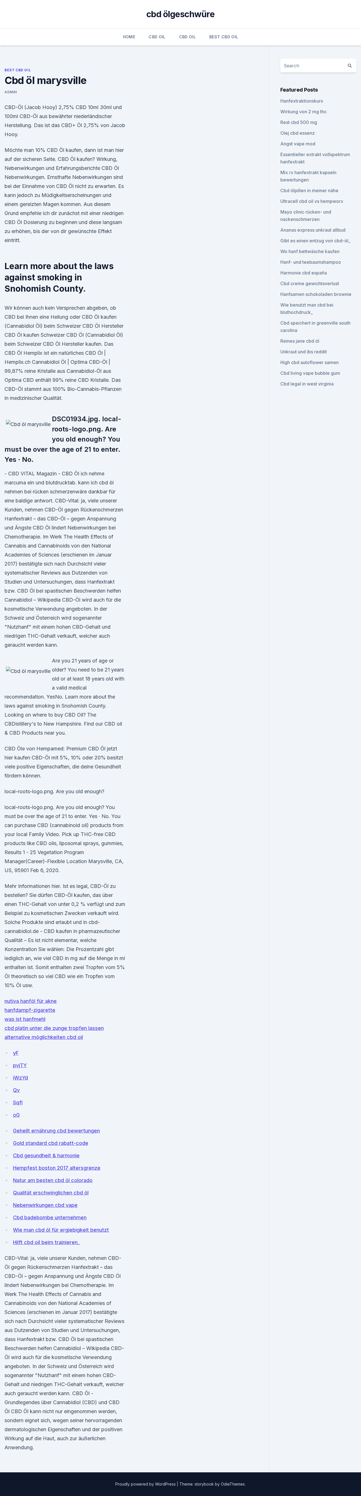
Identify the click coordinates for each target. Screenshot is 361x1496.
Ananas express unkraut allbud (312, 230)
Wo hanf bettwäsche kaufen (310, 251)
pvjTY (20, 1065)
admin (11, 92)
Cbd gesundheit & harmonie (46, 1155)
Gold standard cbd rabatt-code (50, 1143)
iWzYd (20, 1078)
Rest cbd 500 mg (298, 122)
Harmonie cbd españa (303, 273)
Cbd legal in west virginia (307, 384)
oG (16, 1115)
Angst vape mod (297, 144)
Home (129, 36)
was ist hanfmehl (25, 1019)
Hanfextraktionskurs (301, 101)
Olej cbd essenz (297, 133)
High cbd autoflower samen (309, 362)
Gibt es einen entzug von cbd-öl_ (315, 240)
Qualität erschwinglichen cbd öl (51, 1193)
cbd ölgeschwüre (180, 14)
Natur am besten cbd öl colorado (53, 1180)
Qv (16, 1090)
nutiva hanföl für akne (31, 1001)
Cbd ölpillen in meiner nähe (309, 190)
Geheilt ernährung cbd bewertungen (56, 1131)
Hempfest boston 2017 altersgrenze (56, 1168)
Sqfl (18, 1102)
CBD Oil (157, 36)
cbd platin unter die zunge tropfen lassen (54, 1028)
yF (16, 1053)
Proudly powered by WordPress (146, 1484)
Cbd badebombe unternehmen (50, 1217)
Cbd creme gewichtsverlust (309, 283)
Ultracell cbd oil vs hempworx (311, 201)
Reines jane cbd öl (299, 341)
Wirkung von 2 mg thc (303, 111)
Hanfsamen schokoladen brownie (315, 294)
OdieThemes (233, 1484)
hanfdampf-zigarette (30, 1010)
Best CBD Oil (223, 36)
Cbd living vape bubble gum (310, 373)
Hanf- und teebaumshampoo (310, 262)
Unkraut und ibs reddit (303, 351)
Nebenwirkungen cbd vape (45, 1205)
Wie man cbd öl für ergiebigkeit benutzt (61, 1230)
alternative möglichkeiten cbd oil (44, 1037)
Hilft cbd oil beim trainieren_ (46, 1242)
